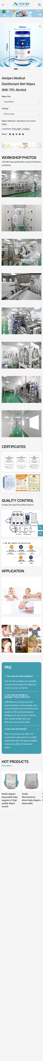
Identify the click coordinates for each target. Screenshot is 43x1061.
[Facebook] (10, 134)
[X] (13, 134)
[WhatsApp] (19, 134)
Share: (4, 134)
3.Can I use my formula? (16, 729)
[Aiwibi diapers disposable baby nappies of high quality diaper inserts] (11, 781)
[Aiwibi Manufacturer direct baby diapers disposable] (31, 781)
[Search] (39, 4)
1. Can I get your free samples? (19, 676)
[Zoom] (40, 26)
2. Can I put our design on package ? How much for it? (17, 696)
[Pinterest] (16, 134)
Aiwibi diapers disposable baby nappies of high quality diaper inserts (10, 800)
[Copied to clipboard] (23, 134)
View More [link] (7, 766)
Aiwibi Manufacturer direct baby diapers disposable (31, 799)
